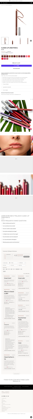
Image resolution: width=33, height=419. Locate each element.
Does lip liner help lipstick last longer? (10, 231)
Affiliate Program (4, 401)
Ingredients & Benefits (6, 87)
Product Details (5, 84)
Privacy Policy (3, 406)
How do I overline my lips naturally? (9, 228)
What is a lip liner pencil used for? (9, 223)
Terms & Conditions (4, 409)
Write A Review (26, 256)
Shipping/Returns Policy (5, 408)
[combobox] (14, 263)
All (4, 5)
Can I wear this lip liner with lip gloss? (9, 239)
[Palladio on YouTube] (8, 396)
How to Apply (5, 90)
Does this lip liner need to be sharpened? (10, 236)
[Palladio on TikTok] (6, 396)
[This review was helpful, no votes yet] (26, 288)
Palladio (11, 413)
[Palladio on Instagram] (4, 396)
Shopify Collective (4, 410)
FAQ (2, 405)
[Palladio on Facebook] (3, 396)
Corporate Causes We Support (6, 404)
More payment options (16, 68)
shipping (4, 271)
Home (2, 5)
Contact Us (3, 403)
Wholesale (3, 411)
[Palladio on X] (7, 396)
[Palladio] (16, 3)
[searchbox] (6, 263)
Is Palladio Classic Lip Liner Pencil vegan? (10, 234)
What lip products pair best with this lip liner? (11, 242)
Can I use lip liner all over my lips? (9, 225)
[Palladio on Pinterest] (5, 396)
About (2, 399)
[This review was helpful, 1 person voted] (26, 336)
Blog (2, 402)
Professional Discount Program (6, 407)
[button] (5, 40)
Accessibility (3, 400)
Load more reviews (16, 373)
